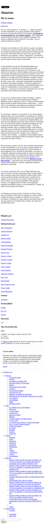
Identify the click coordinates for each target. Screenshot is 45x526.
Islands (11, 385)
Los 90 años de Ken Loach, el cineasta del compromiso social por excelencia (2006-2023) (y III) (25, 501)
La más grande (14, 411)
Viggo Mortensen (6, 291)
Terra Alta (12, 434)
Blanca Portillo (6, 238)
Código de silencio (15, 426)
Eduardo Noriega (6, 249)
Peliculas (8, 376)
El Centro (12, 428)
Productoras (13, 447)
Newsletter (12, 514)
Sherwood (12, 409)
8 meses (11, 432)
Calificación (13, 452)
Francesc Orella (6, 263)
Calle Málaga (13, 400)
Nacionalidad (13, 456)
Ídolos (11, 402)
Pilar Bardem (5, 281)
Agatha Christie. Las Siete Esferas (20, 419)
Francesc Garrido (6, 260)
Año (10, 449)
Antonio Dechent (6, 231)
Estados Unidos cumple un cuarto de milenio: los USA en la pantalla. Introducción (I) (25, 496)
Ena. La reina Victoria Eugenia (19, 424)
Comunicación (10, 508)
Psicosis (11, 379)
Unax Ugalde (5, 288)
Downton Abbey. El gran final (19, 383)
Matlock (12, 417)
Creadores (12, 445)
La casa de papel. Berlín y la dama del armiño (24, 422)
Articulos (8, 458)
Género (11, 454)
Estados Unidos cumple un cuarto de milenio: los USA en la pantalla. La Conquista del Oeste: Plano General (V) (26, 473)
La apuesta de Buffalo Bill (18, 381)
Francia (3, 315)
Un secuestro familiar (16, 391)
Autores (11, 450)
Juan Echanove (6, 270)
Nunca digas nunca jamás (17, 387)
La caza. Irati (13, 420)
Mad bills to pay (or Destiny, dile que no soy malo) (26, 396)
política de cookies (32, 361)
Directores (12, 443)
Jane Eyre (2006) (15, 415)
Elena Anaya (5, 252)
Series (7, 405)
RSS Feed (12, 516)
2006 (2, 331)
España (3, 308)
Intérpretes (12, 441)
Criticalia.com (7, 372)
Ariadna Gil (5, 235)
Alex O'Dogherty (6, 228)
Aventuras (4, 299)
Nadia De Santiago (7, 274)
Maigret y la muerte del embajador (20, 394)
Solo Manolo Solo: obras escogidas (20, 480)
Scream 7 (12, 389)
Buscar (4, 522)
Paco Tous (4, 277)
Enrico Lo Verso (6, 256)
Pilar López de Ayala (8, 284)
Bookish (12, 430)
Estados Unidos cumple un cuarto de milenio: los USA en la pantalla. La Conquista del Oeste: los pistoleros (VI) (25, 467)
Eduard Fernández (7, 245)
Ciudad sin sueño (15, 377)
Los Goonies (13, 398)
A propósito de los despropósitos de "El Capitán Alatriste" (22, 34)
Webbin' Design (8, 341)
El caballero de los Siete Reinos (19, 407)
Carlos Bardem (6, 242)
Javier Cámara (5, 267)
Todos (11, 507)
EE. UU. (4, 311)
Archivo (7, 435)
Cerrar (5, 366)
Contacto (12, 510)
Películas (12, 437)
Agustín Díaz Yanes (7, 220)
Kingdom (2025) (14, 404)
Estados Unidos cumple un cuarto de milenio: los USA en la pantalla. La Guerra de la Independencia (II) (26, 491)
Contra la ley (13, 413)
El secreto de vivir (15, 392)
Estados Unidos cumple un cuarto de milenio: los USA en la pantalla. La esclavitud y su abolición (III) (26, 487)
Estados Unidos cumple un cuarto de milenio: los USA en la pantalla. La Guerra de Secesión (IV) (25, 483)
